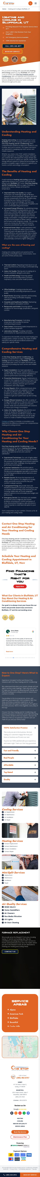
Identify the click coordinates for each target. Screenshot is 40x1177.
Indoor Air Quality (20, 1123)
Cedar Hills (15, 1026)
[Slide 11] (20, 657)
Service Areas (20, 1126)
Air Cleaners (9, 913)
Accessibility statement (25, 1169)
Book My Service (30, 1175)
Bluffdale (14, 1018)
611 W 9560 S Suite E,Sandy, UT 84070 (20, 1086)
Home (4, 9)
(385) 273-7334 (20, 1097)
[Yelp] (20, 1113)
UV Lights (8, 919)
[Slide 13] (23, 657)
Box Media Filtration (13, 916)
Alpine (13, 1009)
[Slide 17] (29, 657)
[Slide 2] (7, 657)
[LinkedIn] (28, 1113)
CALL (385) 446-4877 (13, 46)
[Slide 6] (13, 657)
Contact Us (10, 952)
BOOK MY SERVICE (12, 52)
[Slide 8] (16, 657)
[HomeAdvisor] (15, 1113)
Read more (9, 651)
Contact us (5, 421)
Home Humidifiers (12, 910)
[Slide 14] (25, 657)
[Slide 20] (34, 657)
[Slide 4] (10, 657)
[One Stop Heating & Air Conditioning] (8, 3)
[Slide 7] (14, 657)
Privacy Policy (13, 1169)
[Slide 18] (31, 657)
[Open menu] (36, 3)
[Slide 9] (17, 657)
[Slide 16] (28, 657)
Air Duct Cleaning (11, 922)
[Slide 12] (22, 657)
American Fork (16, 1013)
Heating (20, 1118)
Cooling (20, 1121)
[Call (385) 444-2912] (30, 3)
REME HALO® (10, 907)
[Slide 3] (8, 657)
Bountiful (14, 1022)
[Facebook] (11, 1113)
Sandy (20, 1082)
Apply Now (20, 586)
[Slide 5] (11, 657)
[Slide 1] (5, 657)
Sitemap (34, 1169)
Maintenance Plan (20, 1137)
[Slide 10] (19, 657)
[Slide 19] (32, 657)
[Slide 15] (26, 657)
